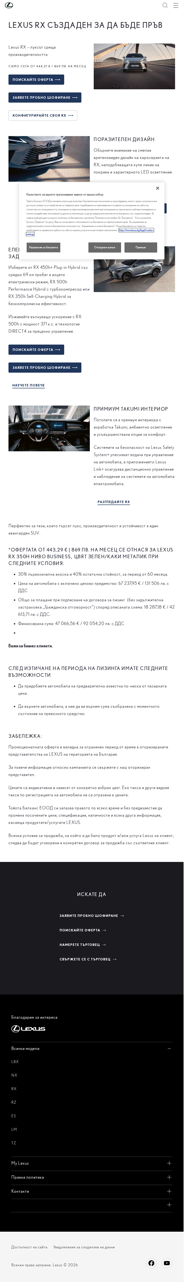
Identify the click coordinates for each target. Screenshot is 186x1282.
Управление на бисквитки (43, 247)
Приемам (141, 247)
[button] (18, 5)
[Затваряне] (157, 188)
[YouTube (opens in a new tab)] (167, 1263)
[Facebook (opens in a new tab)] (151, 1263)
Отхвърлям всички (104, 247)
